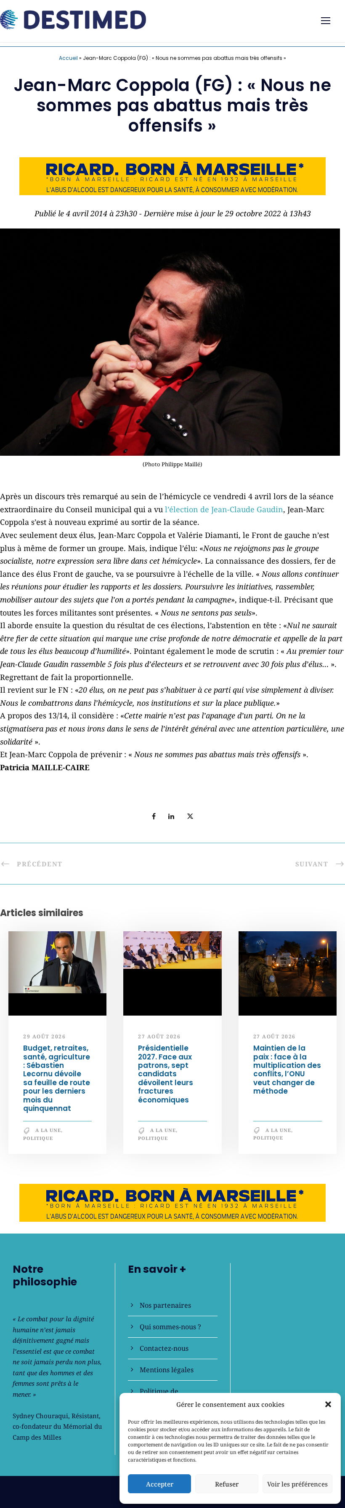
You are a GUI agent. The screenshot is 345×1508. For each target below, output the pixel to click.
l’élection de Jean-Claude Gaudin (224, 509)
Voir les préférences (297, 1484)
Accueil (68, 58)
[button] (328, 1404)
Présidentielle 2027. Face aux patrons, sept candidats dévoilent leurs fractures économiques (165, 1074)
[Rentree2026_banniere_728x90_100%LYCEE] (172, 175)
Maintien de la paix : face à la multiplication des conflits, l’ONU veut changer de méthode (287, 1070)
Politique (38, 1138)
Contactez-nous (164, 1348)
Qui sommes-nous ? (170, 1326)
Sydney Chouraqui (40, 1415)
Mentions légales (167, 1369)
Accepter (159, 1484)
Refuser (227, 1484)
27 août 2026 (159, 1036)
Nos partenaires (165, 1305)
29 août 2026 (44, 1036)
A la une (48, 1130)
